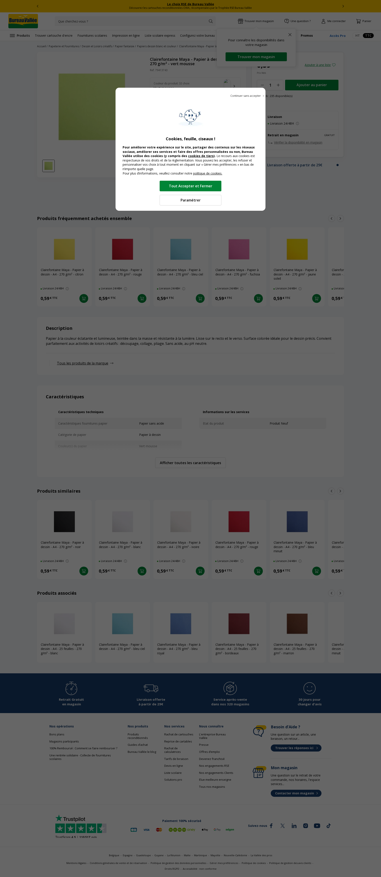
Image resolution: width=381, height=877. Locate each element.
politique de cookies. (207, 173)
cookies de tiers (201, 156)
